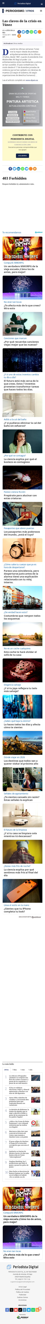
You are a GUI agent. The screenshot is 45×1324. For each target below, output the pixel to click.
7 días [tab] (14, 1070)
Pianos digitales (12, 118)
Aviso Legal (23, 1287)
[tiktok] (20, 1310)
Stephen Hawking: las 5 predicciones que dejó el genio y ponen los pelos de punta (18, 1164)
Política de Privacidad (22, 1289)
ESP (42, 3)
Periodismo (15, 10)
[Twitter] (23, 32)
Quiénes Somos (22, 1297)
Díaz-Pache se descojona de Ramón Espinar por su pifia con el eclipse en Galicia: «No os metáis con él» (19, 1174)
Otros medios (18, 43)
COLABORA (22, 156)
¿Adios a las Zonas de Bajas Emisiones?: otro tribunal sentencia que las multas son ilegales (19, 1124)
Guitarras (12, 112)
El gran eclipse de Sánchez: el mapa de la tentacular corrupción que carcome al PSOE (19, 1144)
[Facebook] (19, 32)
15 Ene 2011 (6, 35)
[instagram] (24, 1310)
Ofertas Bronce (31, 121)
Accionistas (22, 1300)
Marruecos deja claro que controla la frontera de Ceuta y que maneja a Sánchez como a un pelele (18, 1134)
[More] (19, 36)
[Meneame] (39, 32)
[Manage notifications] (40, 1308)
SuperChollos (30, 112)
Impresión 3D (12, 115)
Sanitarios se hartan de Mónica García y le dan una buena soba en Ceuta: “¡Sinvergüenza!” (19, 1154)
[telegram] (29, 1310)
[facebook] (7, 1310)
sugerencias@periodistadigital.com (22, 1282)
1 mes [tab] (23, 1070)
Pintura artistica (13, 121)
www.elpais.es (32, 80)
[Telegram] (35, 32)
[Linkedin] (27, 32)
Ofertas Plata (30, 118)
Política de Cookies (22, 1292)
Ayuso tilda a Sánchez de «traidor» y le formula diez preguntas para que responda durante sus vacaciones (19, 1101)
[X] (11, 1310)
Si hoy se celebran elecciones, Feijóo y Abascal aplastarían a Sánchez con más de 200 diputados (19, 1090)
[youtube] (16, 1310)
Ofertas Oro (29, 115)
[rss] (37, 1310)
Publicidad (22, 1295)
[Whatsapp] (31, 32)
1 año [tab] (30, 1070)
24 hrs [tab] (6, 1070)
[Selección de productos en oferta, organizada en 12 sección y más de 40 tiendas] (23, 88)
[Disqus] (22, 954)
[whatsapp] (33, 1310)
